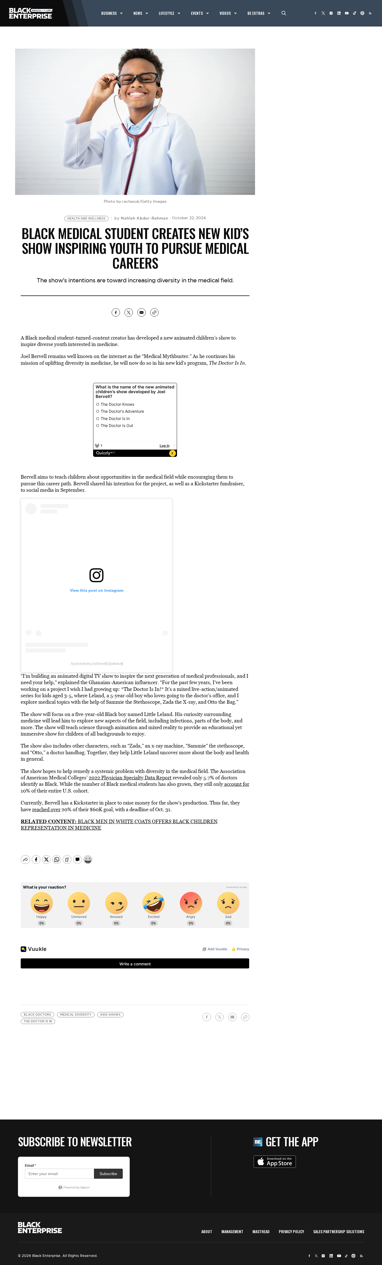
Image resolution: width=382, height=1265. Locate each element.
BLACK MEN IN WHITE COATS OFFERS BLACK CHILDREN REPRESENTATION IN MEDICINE (119, 824)
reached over (46, 809)
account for (236, 784)
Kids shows (110, 1014)
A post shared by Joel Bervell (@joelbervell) (96, 663)
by (141, 218)
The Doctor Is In (38, 1021)
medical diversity (75, 1014)
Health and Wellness (86, 218)
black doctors (37, 1014)
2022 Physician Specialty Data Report (130, 777)
